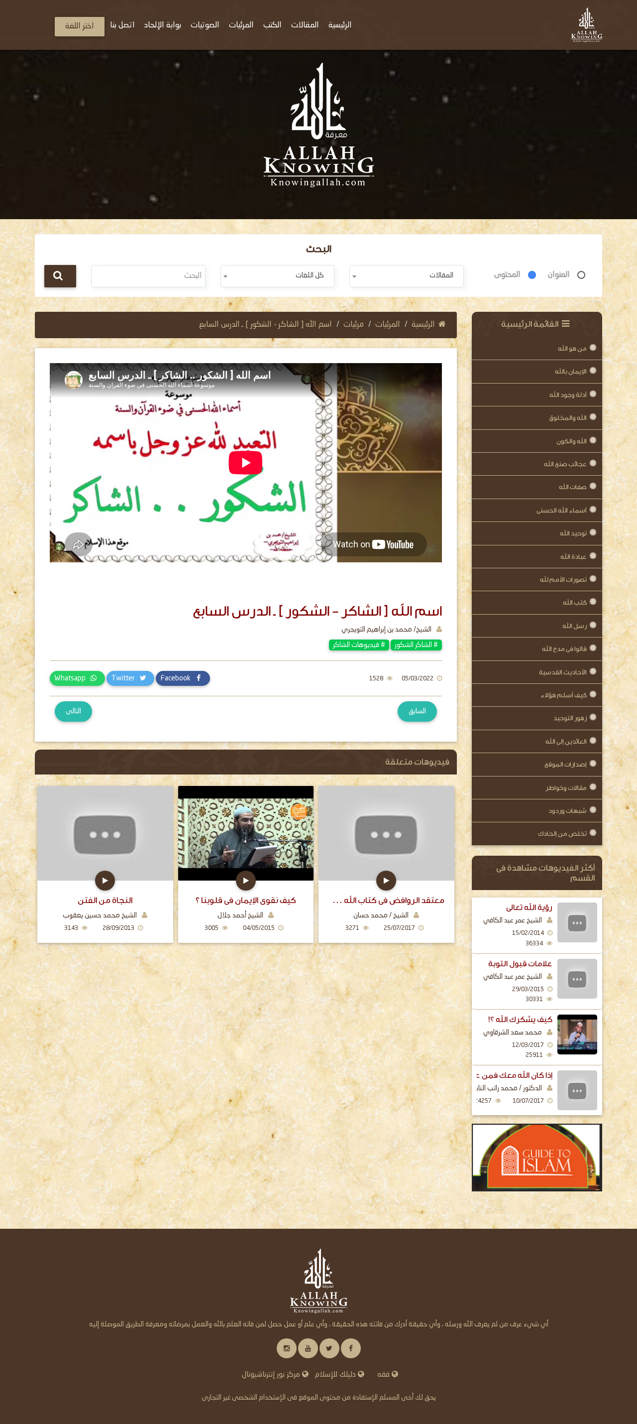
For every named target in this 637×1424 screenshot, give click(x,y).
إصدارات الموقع (565, 764)
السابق (417, 711)
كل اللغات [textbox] (310, 275)
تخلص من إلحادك (562, 833)
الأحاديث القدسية (563, 672)
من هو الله (572, 348)
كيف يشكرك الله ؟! (520, 1019)
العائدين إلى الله (566, 741)
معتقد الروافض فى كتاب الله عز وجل (386, 900)
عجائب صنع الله (565, 464)
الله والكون (571, 441)
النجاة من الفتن (105, 900)
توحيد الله (573, 533)
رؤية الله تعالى (529, 907)
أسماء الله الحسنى (561, 510)
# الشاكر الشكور (416, 645)
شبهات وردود (567, 810)
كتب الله (575, 602)
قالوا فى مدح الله (564, 648)
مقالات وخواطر (566, 787)
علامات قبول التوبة (520, 963)
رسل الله (574, 626)
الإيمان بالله (571, 371)
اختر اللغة (79, 26)
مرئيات (353, 325)
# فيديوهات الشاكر (359, 645)
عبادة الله (573, 556)
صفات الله (573, 487)
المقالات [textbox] (441, 275)
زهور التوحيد (570, 718)
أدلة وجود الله (568, 394)
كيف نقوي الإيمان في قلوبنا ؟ (246, 900)
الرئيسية (423, 325)
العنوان (559, 275)
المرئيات (387, 325)
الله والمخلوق (568, 417)
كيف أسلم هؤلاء (563, 695)
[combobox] (406, 276)
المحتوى (507, 275)
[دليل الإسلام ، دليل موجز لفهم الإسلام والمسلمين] (537, 1157)
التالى (73, 711)
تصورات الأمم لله (563, 579)
